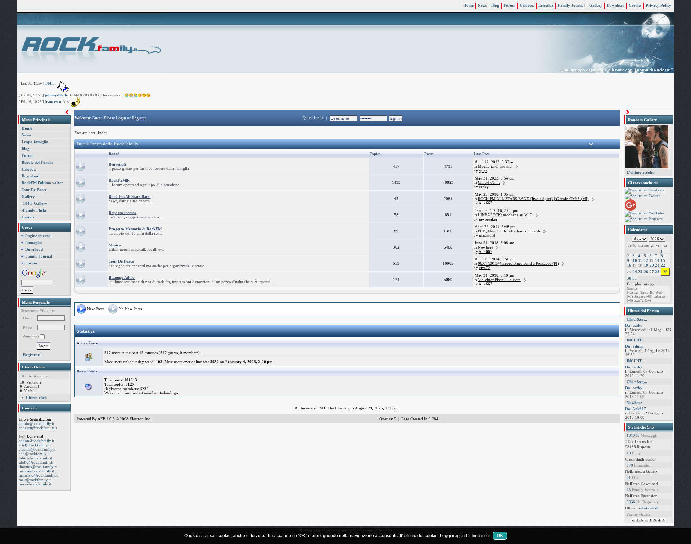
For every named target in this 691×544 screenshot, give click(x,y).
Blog (495, 5)
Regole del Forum (37, 162)
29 (665, 271)
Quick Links (313, 117)
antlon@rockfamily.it (36, 441)
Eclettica (546, 5)
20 (652, 265)
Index (103, 133)
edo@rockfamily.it (34, 454)
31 (635, 278)
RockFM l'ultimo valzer (42, 183)
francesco (53, 101)
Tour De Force (34, 189)
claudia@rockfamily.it (37, 449)
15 (663, 260)
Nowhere (485, 247)
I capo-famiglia (35, 142)
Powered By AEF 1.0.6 (96, 419)
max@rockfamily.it (35, 479)
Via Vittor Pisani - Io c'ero (499, 279)
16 (629, 265)
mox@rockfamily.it (35, 484)
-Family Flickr (34, 210)
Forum (509, 5)
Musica (115, 245)
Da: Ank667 (635, 409)
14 (657, 260)
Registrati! (32, 355)
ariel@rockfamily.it (35, 445)
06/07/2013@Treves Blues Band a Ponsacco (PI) (518, 263)
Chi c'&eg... (637, 319)
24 (635, 271)
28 (657, 271)
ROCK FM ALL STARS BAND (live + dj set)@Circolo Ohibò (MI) (533, 198)
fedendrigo (169, 393)
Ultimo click (36, 397)
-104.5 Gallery (34, 203)
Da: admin (634, 346)
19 (646, 265)
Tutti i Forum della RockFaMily (107, 143)
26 (646, 271)
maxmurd (487, 235)
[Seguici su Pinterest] (644, 219)
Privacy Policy (658, 5)
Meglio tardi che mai (495, 166)
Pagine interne (37, 236)
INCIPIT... (636, 340)
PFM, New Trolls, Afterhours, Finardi (509, 231)
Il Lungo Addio (122, 277)
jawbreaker (488, 219)
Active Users (87, 343)
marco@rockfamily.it (36, 471)
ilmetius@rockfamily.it (38, 466)
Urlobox (527, 5)
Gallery (595, 5)
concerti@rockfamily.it (38, 428)
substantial (648, 508)
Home (468, 5)
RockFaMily (119, 180)
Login (121, 118)
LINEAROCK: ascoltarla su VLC (505, 215)
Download (615, 5)
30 (629, 278)
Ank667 (485, 203)
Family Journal (571, 5)
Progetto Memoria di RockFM (135, 229)
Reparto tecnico (122, 212)
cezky (484, 187)
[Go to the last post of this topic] (517, 166)
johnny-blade (56, 95)
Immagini (33, 242)
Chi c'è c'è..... (489, 182)
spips (483, 170)
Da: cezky (633, 325)
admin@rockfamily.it (36, 423)
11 (640, 260)
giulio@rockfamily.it (36, 462)
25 (640, 271)
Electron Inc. (140, 419)
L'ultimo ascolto (641, 172)
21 (657, 265)
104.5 (50, 83)
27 (652, 271)
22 (663, 265)
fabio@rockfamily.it (35, 458)
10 (635, 260)
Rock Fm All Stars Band (129, 196)
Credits (635, 5)
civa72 (484, 268)
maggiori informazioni (471, 535)
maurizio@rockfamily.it (38, 475)
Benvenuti (117, 164)
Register (139, 118)
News (482, 5)
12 (646, 260)
